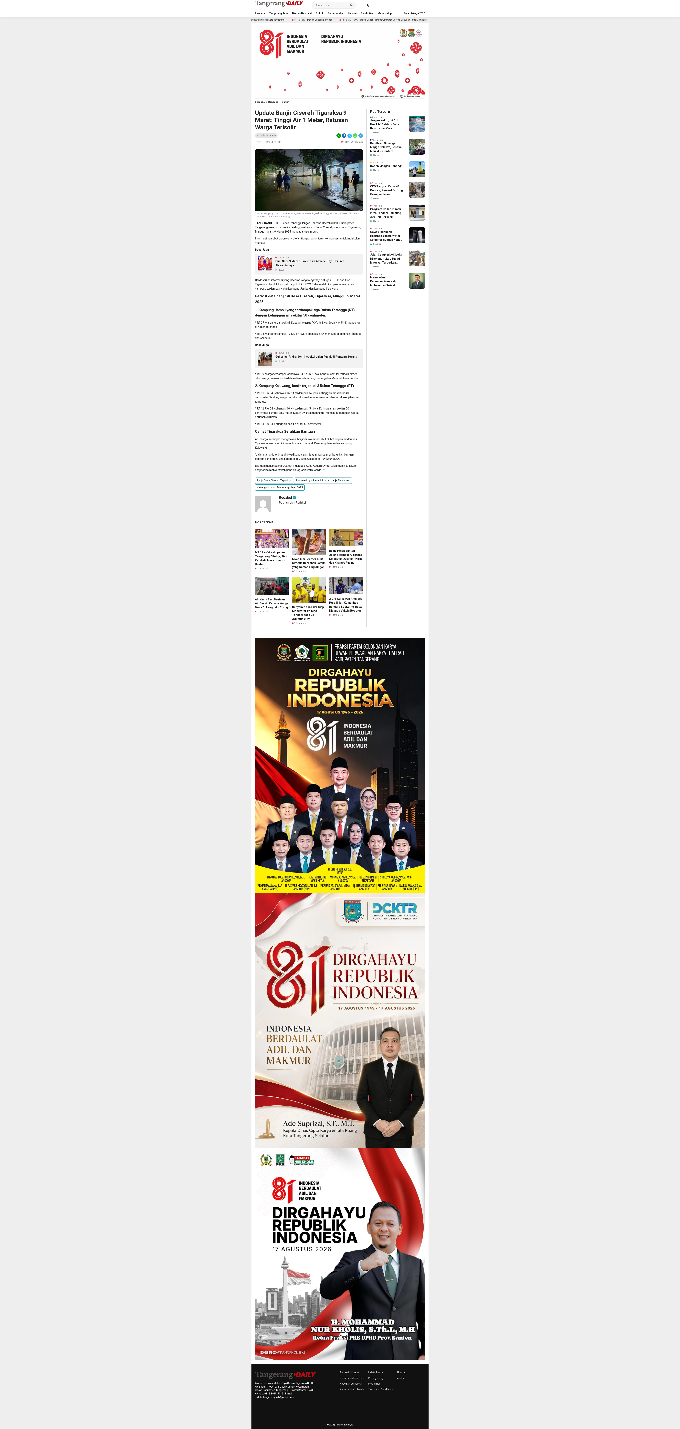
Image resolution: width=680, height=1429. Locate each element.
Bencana (273, 102)
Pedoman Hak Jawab (352, 1389)
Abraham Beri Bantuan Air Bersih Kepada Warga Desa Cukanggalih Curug (271, 603)
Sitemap (401, 1372)
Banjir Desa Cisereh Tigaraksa (274, 480)
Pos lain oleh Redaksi (292, 502)
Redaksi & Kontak (349, 1372)
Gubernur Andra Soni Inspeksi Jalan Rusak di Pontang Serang (316, 356)
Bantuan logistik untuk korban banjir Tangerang (323, 480)
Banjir (285, 102)
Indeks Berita (375, 1372)
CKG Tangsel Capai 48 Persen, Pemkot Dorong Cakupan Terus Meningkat (282, 19)
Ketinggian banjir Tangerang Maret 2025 (280, 487)
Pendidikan (367, 13)
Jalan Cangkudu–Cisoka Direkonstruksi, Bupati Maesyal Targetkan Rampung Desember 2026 (386, 259)
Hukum (352, 13)
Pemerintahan (336, 13)
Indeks (400, 1378)
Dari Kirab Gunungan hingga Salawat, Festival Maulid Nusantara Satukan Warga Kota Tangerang (386, 147)
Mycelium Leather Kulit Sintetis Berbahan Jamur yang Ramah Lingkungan (308, 563)
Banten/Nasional (302, 13)
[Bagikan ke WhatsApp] (355, 135)
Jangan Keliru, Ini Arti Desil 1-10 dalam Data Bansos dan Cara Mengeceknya (384, 124)
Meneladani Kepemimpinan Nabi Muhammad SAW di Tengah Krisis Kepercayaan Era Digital (386, 281)
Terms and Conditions (380, 1389)
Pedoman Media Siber (352, 1378)
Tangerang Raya (278, 13)
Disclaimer (374, 1383)
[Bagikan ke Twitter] (349, 135)
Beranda (260, 13)
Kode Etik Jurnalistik (351, 1383)
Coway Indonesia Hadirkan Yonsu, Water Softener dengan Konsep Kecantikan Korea (387, 236)
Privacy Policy (376, 1378)
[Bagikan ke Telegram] (360, 135)
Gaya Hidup (385, 13)
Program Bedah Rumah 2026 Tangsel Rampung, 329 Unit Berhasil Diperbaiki (379, 19)
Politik (320, 13)
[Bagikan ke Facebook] (344, 135)
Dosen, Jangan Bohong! (386, 166)
